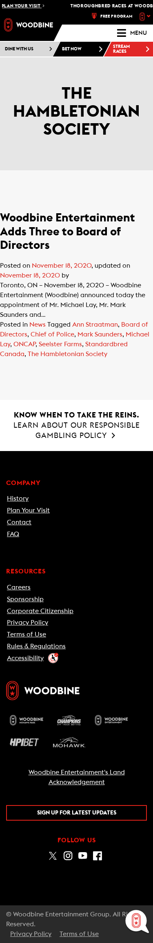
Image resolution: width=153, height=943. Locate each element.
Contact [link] (19, 522)
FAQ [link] (13, 534)
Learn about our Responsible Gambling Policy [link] (76, 425)
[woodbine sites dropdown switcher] (146, 16)
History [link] (18, 498)
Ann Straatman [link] (95, 324)
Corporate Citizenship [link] (40, 611)
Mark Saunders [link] (100, 334)
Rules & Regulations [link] (36, 646)
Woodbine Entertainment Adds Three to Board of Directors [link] (67, 231)
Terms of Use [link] (26, 634)
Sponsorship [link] (25, 599)
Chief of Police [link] (52, 334)
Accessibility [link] (25, 658)
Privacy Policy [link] (27, 622)
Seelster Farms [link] (60, 344)
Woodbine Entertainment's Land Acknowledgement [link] (77, 777)
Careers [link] (19, 587)
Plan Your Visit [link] (28, 510)
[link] (28, 25)
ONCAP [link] (24, 344)
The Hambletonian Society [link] (67, 354)
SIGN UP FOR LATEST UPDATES (76, 813)
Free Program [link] (116, 16)
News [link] (37, 324)
